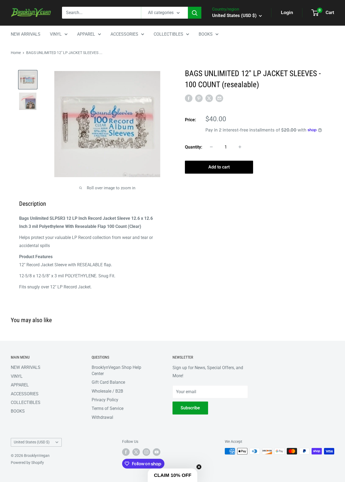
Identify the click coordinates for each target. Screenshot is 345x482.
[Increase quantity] (240, 147)
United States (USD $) (32, 442)
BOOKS (206, 34)
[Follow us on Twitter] (136, 452)
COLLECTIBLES (168, 34)
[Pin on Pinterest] (199, 98)
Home (16, 52)
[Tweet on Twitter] (209, 98)
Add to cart (219, 166)
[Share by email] (219, 98)
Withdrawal (102, 417)
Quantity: (193, 146)
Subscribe (190, 407)
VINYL (56, 34)
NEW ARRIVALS (25, 34)
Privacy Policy (105, 399)
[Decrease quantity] (211, 147)
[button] (172, 475)
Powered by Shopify (27, 462)
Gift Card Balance (108, 382)
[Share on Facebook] (188, 98)
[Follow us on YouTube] (156, 452)
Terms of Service (107, 408)
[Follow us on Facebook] (126, 452)
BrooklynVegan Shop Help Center (116, 370)
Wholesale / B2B (107, 391)
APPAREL (86, 34)
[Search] (194, 13)
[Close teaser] (199, 467)
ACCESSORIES (124, 34)
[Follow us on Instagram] (146, 452)
